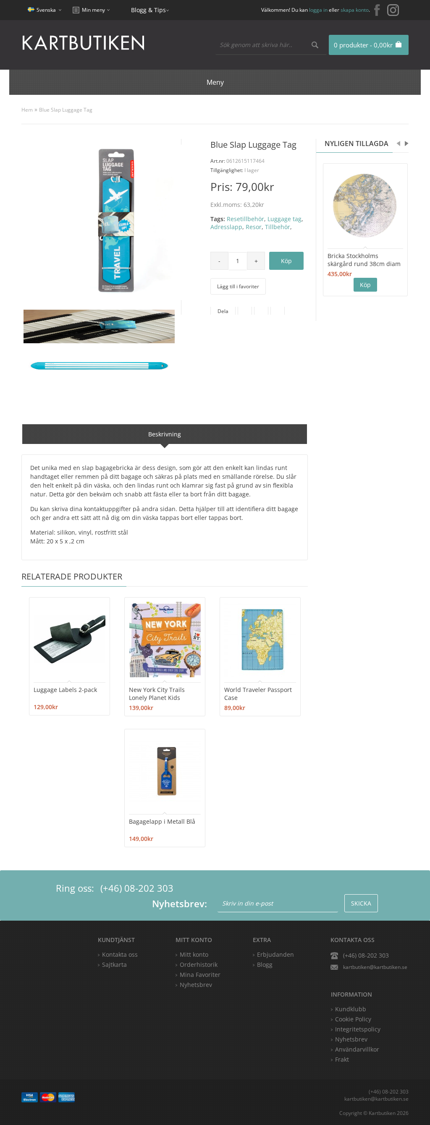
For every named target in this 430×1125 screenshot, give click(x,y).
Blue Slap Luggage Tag (65, 109)
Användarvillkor (357, 1049)
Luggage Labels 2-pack (65, 690)
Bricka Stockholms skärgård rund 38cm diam (364, 260)
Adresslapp (226, 227)
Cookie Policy (353, 1019)
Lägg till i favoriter (238, 286)
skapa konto (355, 9)
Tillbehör (277, 227)
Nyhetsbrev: (179, 903)
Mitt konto (194, 954)
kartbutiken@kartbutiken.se (375, 967)
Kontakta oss (120, 954)
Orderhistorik (199, 964)
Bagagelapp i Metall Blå (162, 821)
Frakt (342, 1059)
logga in (318, 9)
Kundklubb (350, 1009)
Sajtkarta (114, 964)
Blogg (265, 964)
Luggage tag (284, 219)
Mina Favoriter (200, 975)
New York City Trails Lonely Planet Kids (157, 694)
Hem (27, 109)
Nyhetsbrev (196, 985)
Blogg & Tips (148, 10)
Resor (254, 227)
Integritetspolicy (357, 1029)
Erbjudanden (275, 954)
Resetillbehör (245, 219)
